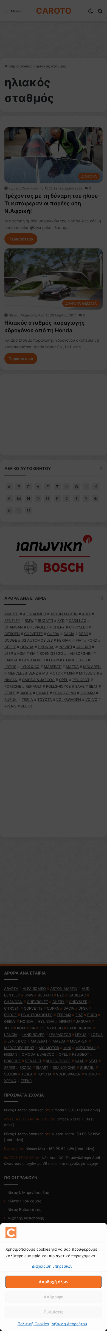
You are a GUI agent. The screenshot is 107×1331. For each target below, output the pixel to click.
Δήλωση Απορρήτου (69, 1323)
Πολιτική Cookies (33, 1323)
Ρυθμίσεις (53, 1312)
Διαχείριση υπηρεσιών (52, 1266)
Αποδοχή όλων (54, 1281)
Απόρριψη (53, 1296)
